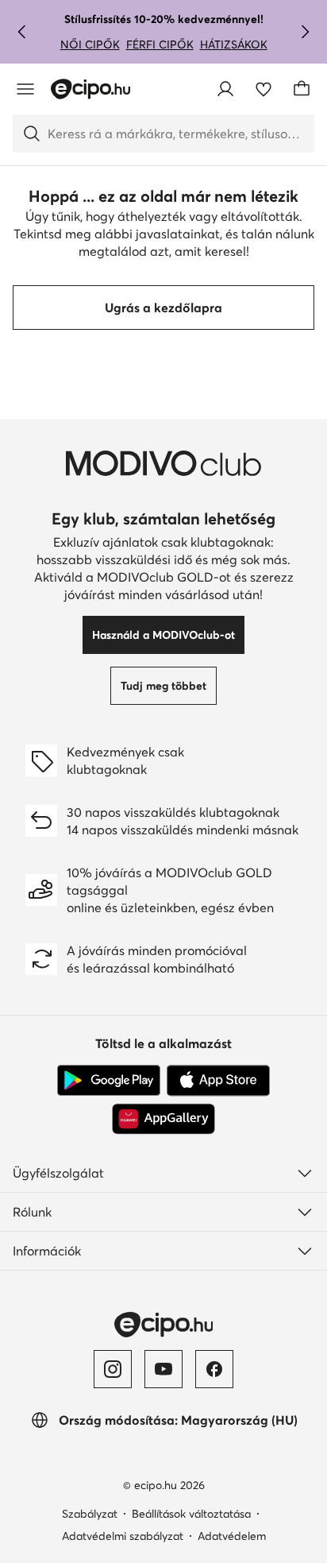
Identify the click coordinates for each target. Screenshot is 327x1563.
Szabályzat (89, 1514)
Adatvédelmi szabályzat (122, 1536)
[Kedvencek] (263, 89)
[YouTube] (163, 1369)
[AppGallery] (163, 1119)
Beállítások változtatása (191, 1514)
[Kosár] (302, 89)
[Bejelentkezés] (225, 89)
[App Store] (218, 1081)
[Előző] (22, 32)
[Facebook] (214, 1369)
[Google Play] (108, 1081)
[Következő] (305, 32)
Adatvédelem (232, 1536)
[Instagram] (113, 1369)
